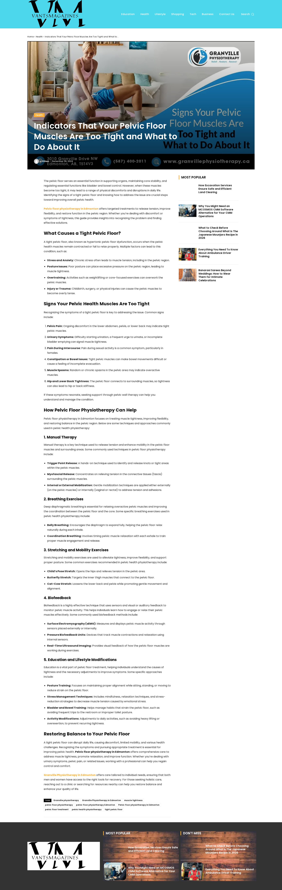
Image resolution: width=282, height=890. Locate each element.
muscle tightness (133, 800)
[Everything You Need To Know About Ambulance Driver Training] (188, 254)
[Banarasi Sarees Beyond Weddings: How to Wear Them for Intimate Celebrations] (188, 275)
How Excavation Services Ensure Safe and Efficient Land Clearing (215, 188)
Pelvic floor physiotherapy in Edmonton (138, 804)
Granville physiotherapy (66, 800)
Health (39, 36)
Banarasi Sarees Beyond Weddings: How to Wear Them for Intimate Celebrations (214, 275)
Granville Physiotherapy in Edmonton (101, 800)
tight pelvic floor (113, 809)
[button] (248, 14)
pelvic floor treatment (57, 809)
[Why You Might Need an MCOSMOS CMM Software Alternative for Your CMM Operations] (188, 211)
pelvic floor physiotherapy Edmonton (95, 804)
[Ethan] (37, 161)
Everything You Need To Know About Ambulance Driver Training (218, 253)
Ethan (45, 161)
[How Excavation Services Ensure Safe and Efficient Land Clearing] (188, 190)
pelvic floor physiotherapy (59, 804)
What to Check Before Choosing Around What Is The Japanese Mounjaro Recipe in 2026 (218, 233)
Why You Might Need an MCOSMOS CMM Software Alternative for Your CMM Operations (215, 211)
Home (30, 36)
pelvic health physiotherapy (87, 809)
